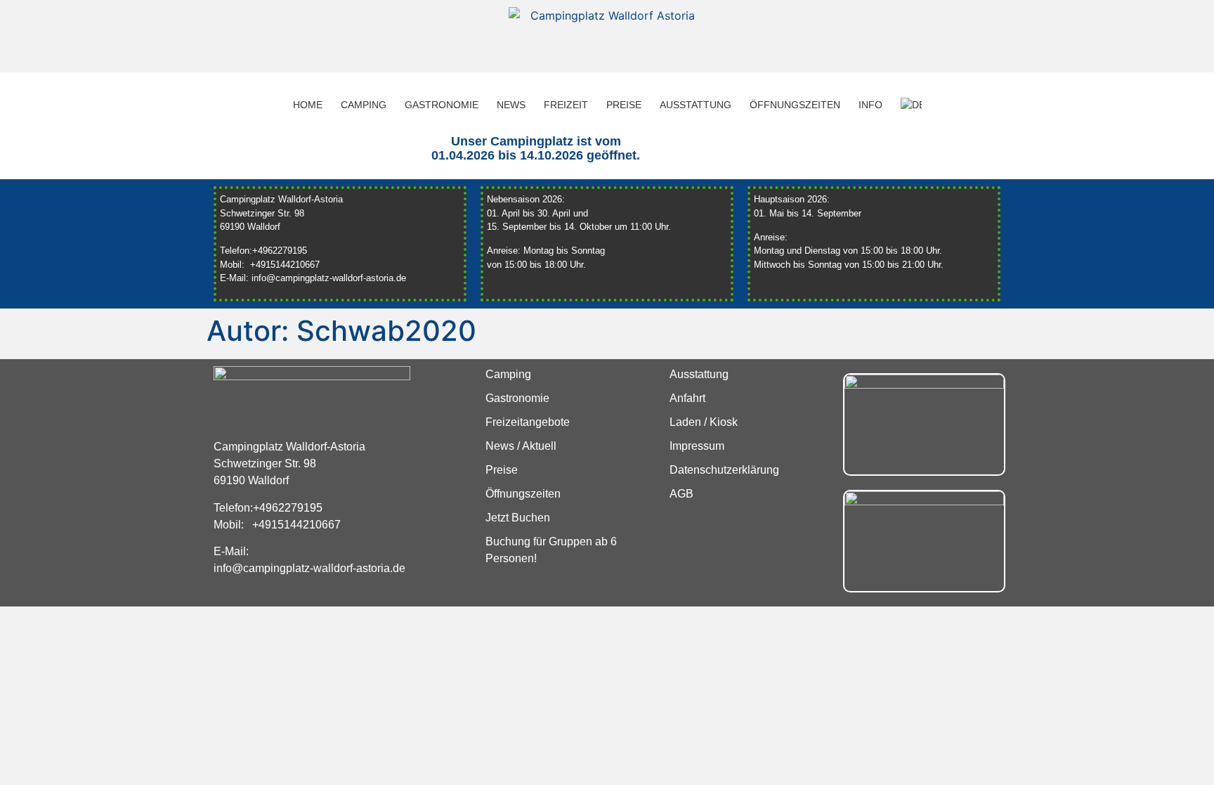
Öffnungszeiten (795, 104)
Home (307, 104)
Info (870, 104)
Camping (363, 104)
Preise (623, 104)
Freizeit (566, 104)
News (511, 104)
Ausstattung (695, 104)
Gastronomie (441, 104)
